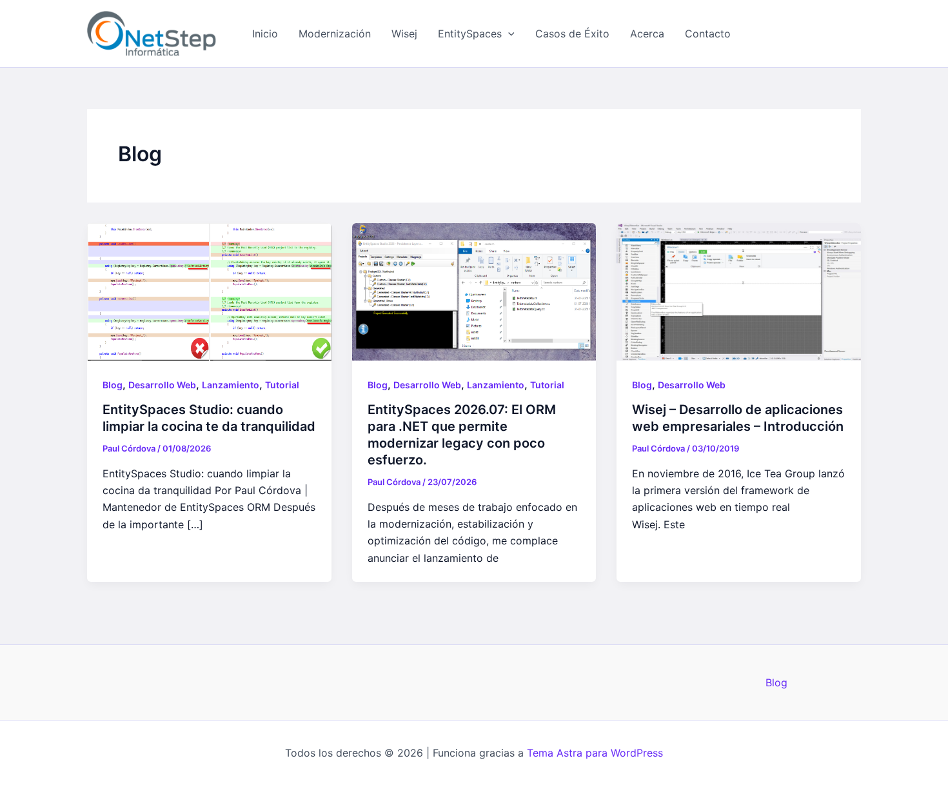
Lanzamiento (230, 384)
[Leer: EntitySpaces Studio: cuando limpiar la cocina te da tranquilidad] (209, 290)
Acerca (647, 33)
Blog (113, 384)
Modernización (335, 33)
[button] (508, 33)
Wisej (404, 33)
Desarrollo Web (162, 384)
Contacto (708, 33)
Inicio (265, 33)
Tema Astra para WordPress (595, 752)
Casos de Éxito (572, 33)
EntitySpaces (470, 33)
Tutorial (282, 384)
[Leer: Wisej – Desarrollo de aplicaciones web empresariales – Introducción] (739, 290)
